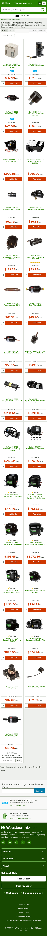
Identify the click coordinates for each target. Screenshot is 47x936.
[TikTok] (23, 842)
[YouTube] (10, 842)
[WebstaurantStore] (23, 828)
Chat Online (12, 893)
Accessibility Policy (23, 917)
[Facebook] (16, 842)
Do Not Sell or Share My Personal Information (23, 921)
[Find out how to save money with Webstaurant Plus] (12, 71)
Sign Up (39, 791)
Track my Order (23, 886)
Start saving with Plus (18, 805)
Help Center (23, 878)
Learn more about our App (20, 818)
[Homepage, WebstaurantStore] (23, 3)
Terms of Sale (23, 905)
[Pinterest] (29, 842)
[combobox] (23, 9)
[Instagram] (3, 842)
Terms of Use (23, 913)
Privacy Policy (23, 909)
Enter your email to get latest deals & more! (22, 785)
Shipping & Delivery (33, 893)
